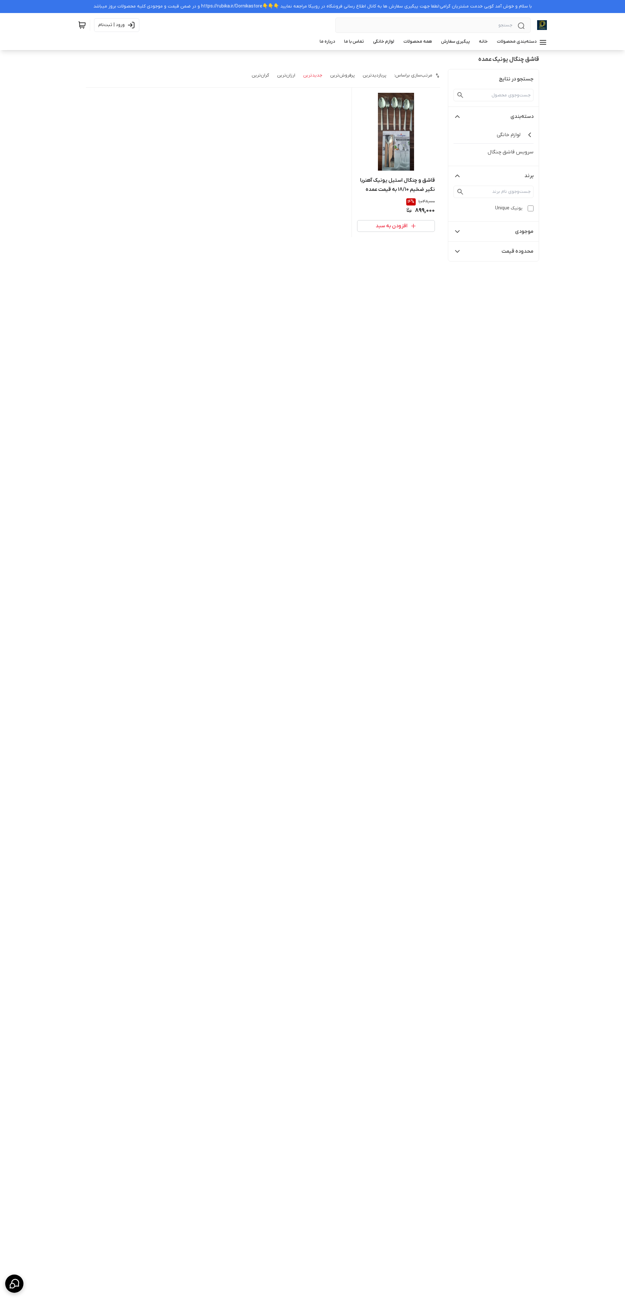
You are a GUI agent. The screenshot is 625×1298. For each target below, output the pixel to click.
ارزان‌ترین (286, 75)
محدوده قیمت (518, 251)
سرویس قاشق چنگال (511, 152)
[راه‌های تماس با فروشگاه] (14, 1284)
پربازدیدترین (374, 75)
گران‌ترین (260, 75)
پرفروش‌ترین (342, 75)
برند (529, 176)
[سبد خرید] (82, 25)
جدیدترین (312, 75)
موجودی (524, 231)
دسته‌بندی (522, 116)
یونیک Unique (508, 208)
